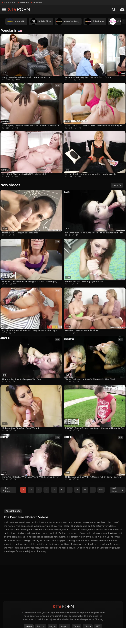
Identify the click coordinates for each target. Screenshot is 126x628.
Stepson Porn (10, 2)
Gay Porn (24, 2)
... (92, 489)
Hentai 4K (37, 2)
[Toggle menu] (3, 9)
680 (101, 489)
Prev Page (7, 490)
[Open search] (114, 9)
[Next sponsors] (124, 21)
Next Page (114, 490)
